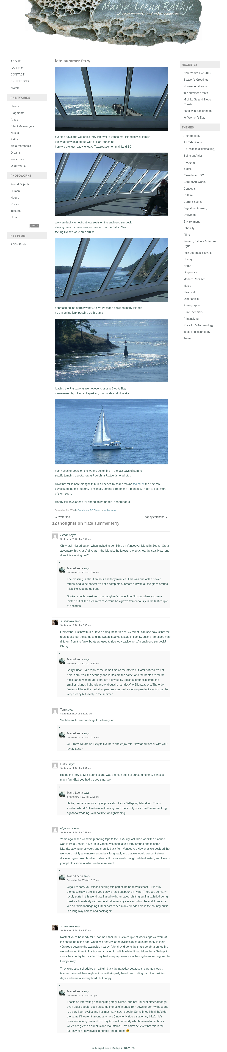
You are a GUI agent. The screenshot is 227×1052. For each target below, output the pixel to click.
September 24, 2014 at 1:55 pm (75, 930)
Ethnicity (189, 228)
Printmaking (191, 318)
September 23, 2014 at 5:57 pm (75, 539)
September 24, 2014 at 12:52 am (76, 713)
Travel (97, 510)
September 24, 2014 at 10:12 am (83, 737)
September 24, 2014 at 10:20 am (83, 880)
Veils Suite (17, 159)
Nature (15, 197)
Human (15, 191)
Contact (17, 74)
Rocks (15, 204)
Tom (63, 709)
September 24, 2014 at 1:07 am (75, 768)
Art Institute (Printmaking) (199, 148)
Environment (192, 221)
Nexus (15, 132)
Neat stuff (189, 292)
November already (195, 86)
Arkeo (14, 119)
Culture (188, 195)
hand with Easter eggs (198, 110)
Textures (16, 210)
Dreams (16, 152)
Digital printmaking (195, 208)
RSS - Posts (18, 244)
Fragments (17, 112)
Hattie (64, 764)
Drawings (190, 214)
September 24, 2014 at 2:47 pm (82, 995)
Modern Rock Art (194, 279)
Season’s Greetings (196, 79)
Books (188, 168)
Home (15, 87)
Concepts (190, 188)
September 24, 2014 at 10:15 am (83, 797)
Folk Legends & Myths (198, 252)
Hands (15, 106)
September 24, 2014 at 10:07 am (83, 572)
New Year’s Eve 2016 (197, 73)
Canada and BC (85, 510)
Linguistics (190, 272)
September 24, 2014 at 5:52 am (75, 832)
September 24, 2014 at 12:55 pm (83, 663)
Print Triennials (193, 312)
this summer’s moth (196, 92)
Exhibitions (20, 81)
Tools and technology (197, 331)
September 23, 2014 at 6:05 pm (75, 625)
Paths (14, 139)
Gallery (17, 67)
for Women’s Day (194, 117)
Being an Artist (193, 155)
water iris (62, 516)
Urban (14, 217)
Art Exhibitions (193, 142)
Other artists (191, 298)
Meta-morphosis (21, 145)
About (16, 61)
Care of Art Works (195, 181)
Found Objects (20, 184)
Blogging (189, 162)
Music (187, 285)
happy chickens (156, 516)
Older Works (18, 165)
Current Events (193, 201)
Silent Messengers (22, 126)
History (188, 259)
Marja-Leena (110, 510)
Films (187, 234)
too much (139, 484)
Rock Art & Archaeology (198, 325)
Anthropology (192, 135)
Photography (192, 305)
